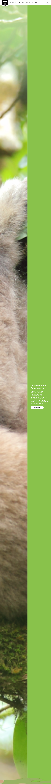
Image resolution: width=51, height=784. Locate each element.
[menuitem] (13, 2)
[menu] (27, 2)
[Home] (5, 2)
